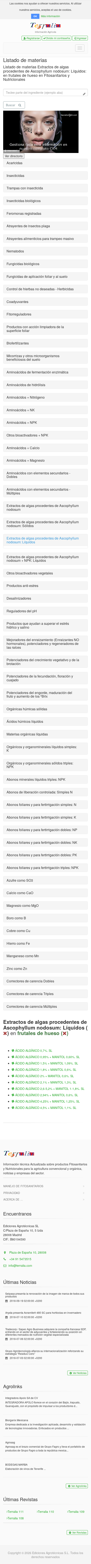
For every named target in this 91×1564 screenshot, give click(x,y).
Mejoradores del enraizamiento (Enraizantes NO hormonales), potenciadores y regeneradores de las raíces (43, 643)
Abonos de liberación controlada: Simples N (40, 792)
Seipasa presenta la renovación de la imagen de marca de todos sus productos (44, 1295)
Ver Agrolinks (79, 1486)
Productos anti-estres (22, 585)
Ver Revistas (79, 1532)
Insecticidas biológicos (24, 200)
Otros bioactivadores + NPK (27, 435)
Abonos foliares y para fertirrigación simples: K (41, 817)
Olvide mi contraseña (58, 38)
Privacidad (11, 1193)
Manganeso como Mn (23, 955)
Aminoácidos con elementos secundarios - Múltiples (38, 491)
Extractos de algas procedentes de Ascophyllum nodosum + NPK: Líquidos (43, 558)
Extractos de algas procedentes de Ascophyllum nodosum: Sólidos (43, 523)
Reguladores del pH (22, 611)
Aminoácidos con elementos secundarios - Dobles (38, 475)
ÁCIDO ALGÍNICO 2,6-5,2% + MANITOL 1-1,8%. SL (49, 1088)
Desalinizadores (19, 598)
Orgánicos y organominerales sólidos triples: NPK (40, 765)
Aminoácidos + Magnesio (26, 460)
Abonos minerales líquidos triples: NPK (36, 779)
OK (35, 16)
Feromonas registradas (24, 213)
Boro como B (16, 918)
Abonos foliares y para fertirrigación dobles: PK (42, 854)
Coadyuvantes (17, 301)
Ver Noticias (80, 1373)
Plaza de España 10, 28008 (27, 1252)
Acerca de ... (13, 1199)
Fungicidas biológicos (23, 263)
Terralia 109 (76, 1511)
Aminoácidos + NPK (22, 422)
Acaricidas (14, 162)
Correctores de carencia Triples (30, 993)
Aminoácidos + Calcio (23, 447)
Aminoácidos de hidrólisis (26, 384)
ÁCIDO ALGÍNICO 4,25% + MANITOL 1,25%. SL (47, 1101)
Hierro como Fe (18, 943)
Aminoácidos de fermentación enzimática (37, 372)
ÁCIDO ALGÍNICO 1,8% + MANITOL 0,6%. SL (45, 1069)
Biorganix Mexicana (16, 1420)
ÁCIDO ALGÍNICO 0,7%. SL (33, 1050)
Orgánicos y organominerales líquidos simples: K (42, 748)
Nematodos (15, 251)
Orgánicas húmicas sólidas (27, 708)
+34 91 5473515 (19, 1259)
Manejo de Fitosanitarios (23, 1186)
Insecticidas (15, 175)
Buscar (10, 105)
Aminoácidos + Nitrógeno (26, 397)
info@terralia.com (20, 1265)
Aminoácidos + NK (21, 410)
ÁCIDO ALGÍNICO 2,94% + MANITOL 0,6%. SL (46, 1095)
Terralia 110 (46, 1511)
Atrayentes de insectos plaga (28, 225)
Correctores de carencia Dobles (30, 981)
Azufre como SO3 (20, 880)
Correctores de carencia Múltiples (32, 1006)
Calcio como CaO (20, 892)
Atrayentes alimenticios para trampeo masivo (40, 238)
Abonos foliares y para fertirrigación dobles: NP (42, 829)
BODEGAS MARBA (16, 1464)
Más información (50, 16)
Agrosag (10, 1442)
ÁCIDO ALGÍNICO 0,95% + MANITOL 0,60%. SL (47, 1057)
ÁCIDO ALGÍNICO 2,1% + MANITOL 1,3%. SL (45, 1082)
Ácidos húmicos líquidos (25, 721)
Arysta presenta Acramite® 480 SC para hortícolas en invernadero (43, 1312)
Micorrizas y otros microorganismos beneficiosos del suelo (33, 357)
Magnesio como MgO (23, 905)
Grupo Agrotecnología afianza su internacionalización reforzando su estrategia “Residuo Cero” (44, 1352)
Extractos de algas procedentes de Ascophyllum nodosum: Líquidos (43, 540)
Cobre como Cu (18, 930)
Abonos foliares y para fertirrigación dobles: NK (42, 842)
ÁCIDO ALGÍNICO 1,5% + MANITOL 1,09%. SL (46, 1063)
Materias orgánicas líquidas (27, 734)
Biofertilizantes (18, 343)
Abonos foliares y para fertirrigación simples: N (41, 804)
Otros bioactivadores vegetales (30, 573)
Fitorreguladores (19, 314)
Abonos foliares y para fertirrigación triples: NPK (43, 867)
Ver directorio (14, 156)
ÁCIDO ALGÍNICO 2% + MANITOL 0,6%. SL (44, 1076)
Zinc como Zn (17, 968)
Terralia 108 (16, 1518)
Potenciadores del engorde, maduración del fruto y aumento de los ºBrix (39, 694)
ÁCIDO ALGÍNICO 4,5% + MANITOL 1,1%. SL (45, 1108)
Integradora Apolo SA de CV (21, 1398)
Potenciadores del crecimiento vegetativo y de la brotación (43, 661)
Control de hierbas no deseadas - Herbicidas (40, 288)
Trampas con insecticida (25, 188)
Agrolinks (12, 1386)
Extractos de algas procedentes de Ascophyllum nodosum (43, 507)
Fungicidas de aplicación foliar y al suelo (37, 276)
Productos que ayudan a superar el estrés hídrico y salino (38, 625)
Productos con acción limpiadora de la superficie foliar (35, 328)
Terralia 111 (16, 1511)
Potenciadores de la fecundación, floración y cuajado (40, 678)
